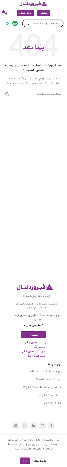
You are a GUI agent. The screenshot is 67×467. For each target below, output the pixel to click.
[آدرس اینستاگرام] (42, 425)
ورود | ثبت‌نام (25, 13)
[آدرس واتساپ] (24, 425)
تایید (25, 460)
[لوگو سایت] (33, 3)
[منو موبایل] (62, 13)
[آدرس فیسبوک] (51, 425)
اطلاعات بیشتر (40, 461)
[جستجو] (7, 94)
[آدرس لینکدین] (33, 425)
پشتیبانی (44, 13)
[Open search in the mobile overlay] (42, 23)
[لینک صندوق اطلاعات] (15, 23)
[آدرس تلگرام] (15, 425)
